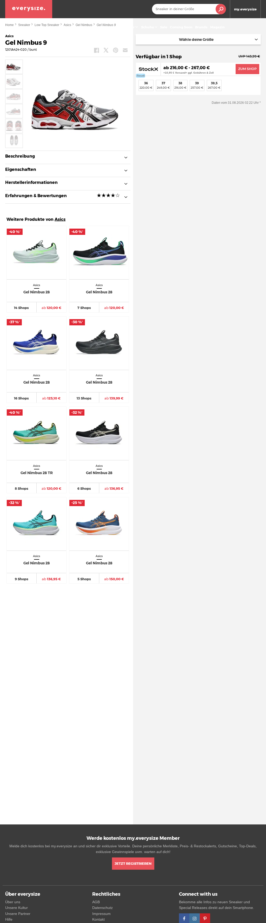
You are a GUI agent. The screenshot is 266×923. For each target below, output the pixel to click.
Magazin (217, 27)
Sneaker (127, 27)
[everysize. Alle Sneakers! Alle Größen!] (28, 9)
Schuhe (147, 27)
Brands (201, 27)
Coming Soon (181, 27)
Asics (60, 219)
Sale (163, 27)
